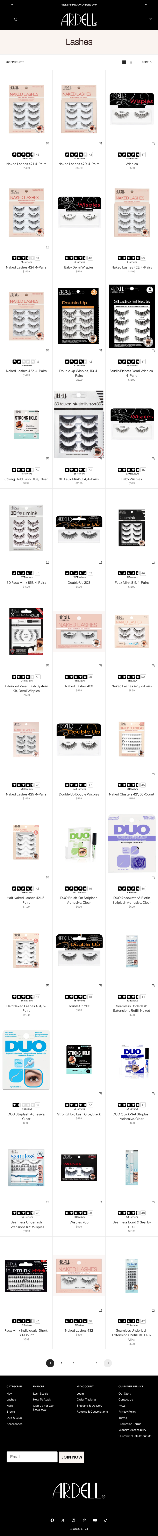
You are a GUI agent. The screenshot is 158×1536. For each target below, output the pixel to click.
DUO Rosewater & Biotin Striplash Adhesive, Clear (132, 901)
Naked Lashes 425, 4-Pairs (26, 794)
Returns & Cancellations (92, 1411)
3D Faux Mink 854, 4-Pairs (79, 479)
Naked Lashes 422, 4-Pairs (26, 371)
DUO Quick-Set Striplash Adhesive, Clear (132, 1117)
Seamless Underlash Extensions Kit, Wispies (26, 1225)
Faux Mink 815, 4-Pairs (132, 583)
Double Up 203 (79, 583)
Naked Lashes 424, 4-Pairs (26, 267)
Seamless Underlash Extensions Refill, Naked (131, 1009)
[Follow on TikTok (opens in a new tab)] (106, 1520)
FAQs (121, 1405)
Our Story (124, 1393)
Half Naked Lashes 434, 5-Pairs (26, 1009)
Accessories (14, 1424)
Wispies (131, 164)
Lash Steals (40, 1393)
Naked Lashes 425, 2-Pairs (132, 686)
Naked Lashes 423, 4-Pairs (132, 267)
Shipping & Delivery (89, 1405)
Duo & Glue (14, 1418)
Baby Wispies (131, 479)
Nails (10, 1405)
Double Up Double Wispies (79, 794)
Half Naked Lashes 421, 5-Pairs (26, 901)
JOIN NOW (71, 1457)
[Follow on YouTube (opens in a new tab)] (95, 1520)
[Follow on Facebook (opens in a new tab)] (52, 1520)
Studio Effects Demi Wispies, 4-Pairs (132, 374)
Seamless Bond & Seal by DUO (132, 1225)
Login (80, 1393)
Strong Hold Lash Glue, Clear (26, 479)
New (10, 1393)
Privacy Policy (127, 1411)
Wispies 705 (79, 1222)
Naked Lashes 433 (79, 686)
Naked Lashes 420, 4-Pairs (78, 164)
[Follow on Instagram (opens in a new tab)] (74, 1520)
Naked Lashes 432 (79, 1330)
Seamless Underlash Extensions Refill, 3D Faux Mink (131, 1335)
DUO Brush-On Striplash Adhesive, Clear (79, 901)
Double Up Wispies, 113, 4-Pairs (79, 374)
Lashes (11, 1399)
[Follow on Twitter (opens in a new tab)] (63, 1520)
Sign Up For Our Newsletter (43, 1408)
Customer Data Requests (134, 1436)
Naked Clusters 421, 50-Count (131, 794)
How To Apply (42, 1399)
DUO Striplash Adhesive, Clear (26, 1117)
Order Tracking (86, 1399)
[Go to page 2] (108, 1363)
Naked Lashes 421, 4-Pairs (26, 164)
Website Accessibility (132, 1430)
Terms (122, 1418)
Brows (11, 1411)
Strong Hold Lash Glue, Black (79, 1114)
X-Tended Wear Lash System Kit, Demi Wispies (26, 689)
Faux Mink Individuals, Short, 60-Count (26, 1333)
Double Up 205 (79, 1006)
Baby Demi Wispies (79, 267)
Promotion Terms (129, 1424)
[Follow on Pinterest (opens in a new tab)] (84, 1520)
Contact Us (125, 1399)
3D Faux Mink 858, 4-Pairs (26, 583)
